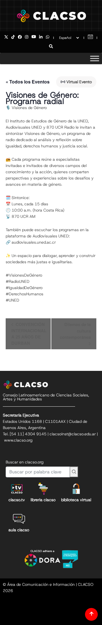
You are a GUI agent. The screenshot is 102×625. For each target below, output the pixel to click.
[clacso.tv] (17, 489)
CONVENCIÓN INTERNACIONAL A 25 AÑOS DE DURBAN (28, 333)
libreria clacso (43, 499)
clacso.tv (16, 499)
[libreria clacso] (43, 489)
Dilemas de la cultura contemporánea (75, 330)
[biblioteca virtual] (76, 489)
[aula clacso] (19, 519)
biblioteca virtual (76, 499)
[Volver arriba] (91, 614)
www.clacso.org (18, 440)
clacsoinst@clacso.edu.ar (73, 433)
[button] (51, 47)
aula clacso (18, 529)
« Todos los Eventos (28, 81)
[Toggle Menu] (94, 58)
